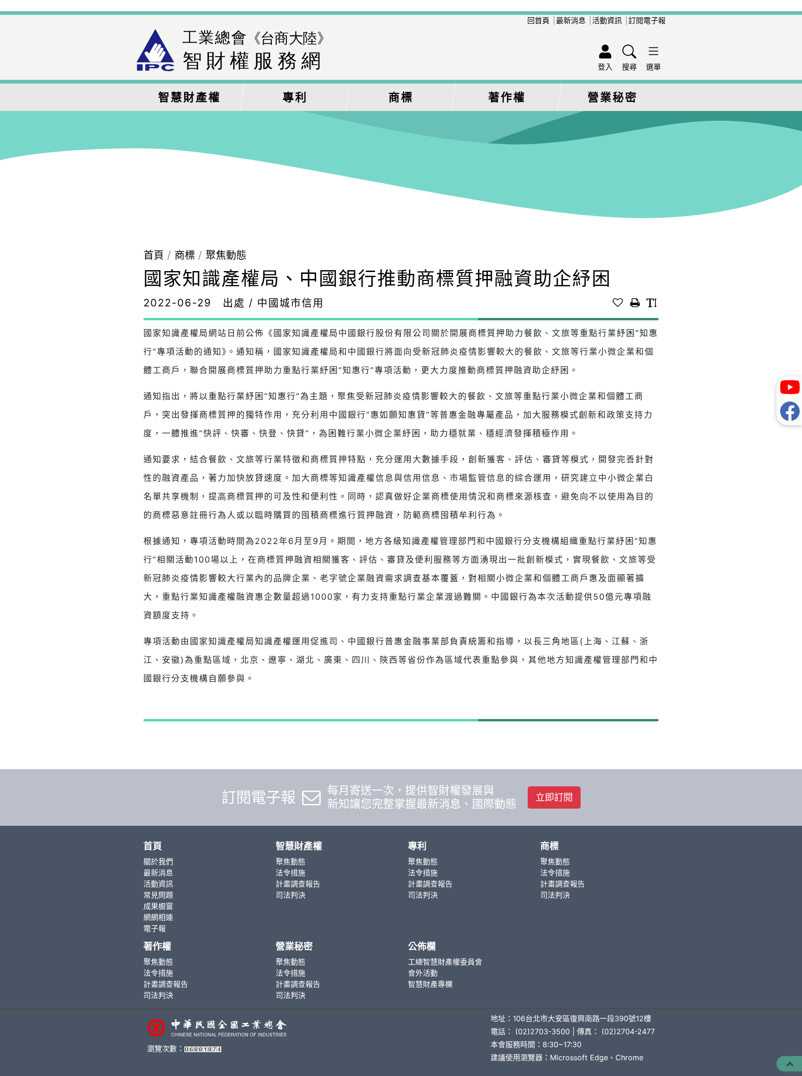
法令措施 (290, 872)
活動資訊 (607, 20)
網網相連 (158, 917)
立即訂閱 (554, 797)
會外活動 (423, 973)
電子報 (154, 928)
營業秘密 (613, 97)
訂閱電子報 (647, 20)
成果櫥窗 (158, 906)
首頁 (153, 255)
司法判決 (290, 895)
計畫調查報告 (298, 883)
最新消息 (571, 20)
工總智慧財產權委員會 (445, 961)
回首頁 (538, 20)
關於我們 (158, 861)
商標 (401, 97)
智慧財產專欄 (430, 984)
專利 (295, 97)
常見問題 (158, 895)
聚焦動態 (226, 255)
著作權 (507, 97)
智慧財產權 (189, 97)
